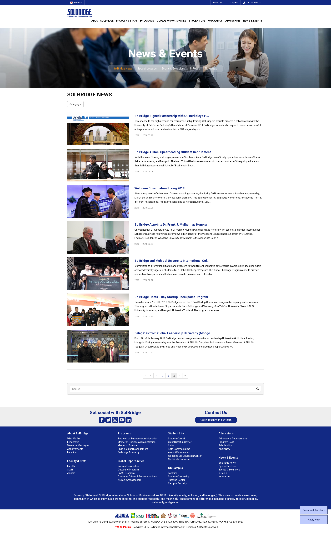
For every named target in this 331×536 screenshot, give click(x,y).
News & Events (252, 20)
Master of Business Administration (137, 442)
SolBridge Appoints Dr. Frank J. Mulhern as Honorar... (172, 224)
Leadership (73, 442)
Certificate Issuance (179, 459)
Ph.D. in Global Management (133, 449)
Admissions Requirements (233, 438)
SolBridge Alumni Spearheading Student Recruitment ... (174, 152)
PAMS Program (126, 473)
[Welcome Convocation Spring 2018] (98, 201)
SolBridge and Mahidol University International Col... (171, 260)
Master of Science (128, 445)
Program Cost (226, 442)
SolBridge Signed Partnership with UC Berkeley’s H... (171, 116)
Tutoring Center (176, 480)
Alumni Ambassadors (129, 480)
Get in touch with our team (216, 419)
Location (72, 452)
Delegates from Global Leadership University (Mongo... (173, 333)
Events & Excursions (173, 68)
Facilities (172, 473)
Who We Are (74, 438)
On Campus (215, 20)
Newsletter (211, 68)
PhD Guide (217, 3)
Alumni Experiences (179, 452)
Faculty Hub (233, 3)
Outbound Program (128, 469)
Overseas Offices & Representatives (137, 476)
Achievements (75, 449)
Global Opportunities (171, 20)
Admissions (232, 20)
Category (74, 104)
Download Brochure (314, 510)
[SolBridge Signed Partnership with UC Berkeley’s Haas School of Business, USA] (98, 128)
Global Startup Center (180, 442)
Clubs (171, 445)
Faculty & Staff (126, 20)
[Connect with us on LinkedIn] (129, 419)
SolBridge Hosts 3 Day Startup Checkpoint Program (171, 297)
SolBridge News (122, 68)
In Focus (195, 68)
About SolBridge (102, 20)
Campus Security (177, 483)
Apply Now (314, 519)
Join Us (71, 473)
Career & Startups (253, 3)
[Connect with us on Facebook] (102, 419)
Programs (147, 20)
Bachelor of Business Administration (137, 438)
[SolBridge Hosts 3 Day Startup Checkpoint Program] (98, 310)
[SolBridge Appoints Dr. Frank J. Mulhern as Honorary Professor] (98, 237)
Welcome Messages (78, 445)
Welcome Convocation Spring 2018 (159, 188)
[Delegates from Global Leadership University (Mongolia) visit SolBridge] (98, 346)
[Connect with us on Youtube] (122, 419)
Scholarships (226, 445)
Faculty (71, 466)
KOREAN (78, 3)
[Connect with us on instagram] (115, 419)
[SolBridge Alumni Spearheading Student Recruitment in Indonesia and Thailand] (98, 165)
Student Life (197, 20)
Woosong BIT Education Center (185, 455)
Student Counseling (178, 476)
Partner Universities (128, 466)
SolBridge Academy (128, 452)
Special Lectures (147, 68)
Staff (70, 469)
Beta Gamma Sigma (179, 449)
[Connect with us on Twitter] (108, 419)
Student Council (176, 438)
